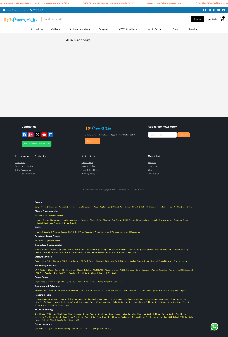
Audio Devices (155, 29)
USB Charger (130, 220)
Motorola (63, 206)
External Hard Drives (44, 261)
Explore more (92, 141)
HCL (142, 206)
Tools (175, 29)
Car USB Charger (106, 328)
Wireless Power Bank (93, 281)
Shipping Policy (88, 166)
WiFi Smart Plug (54, 314)
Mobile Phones (41, 215)
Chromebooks (92, 249)
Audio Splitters (146, 290)
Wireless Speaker (60, 232)
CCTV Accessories (23, 170)
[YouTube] (218, 10)
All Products (37, 29)
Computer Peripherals (137, 249)
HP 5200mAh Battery (178, 249)
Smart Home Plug (70, 317)
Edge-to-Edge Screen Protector (48, 223)
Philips (44, 206)
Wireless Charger (71, 220)
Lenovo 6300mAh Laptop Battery (49, 252)
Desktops (103, 249)
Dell (121, 206)
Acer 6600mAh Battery (126, 252)
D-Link (115, 206)
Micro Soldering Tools (150, 302)
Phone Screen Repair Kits (46, 299)
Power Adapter (143, 220)
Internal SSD (73, 261)
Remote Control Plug (170, 314)
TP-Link (135, 206)
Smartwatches (40, 240)
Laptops (54, 249)
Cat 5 (80, 273)
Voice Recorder (86, 232)
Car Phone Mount (61, 328)
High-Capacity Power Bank (46, 281)
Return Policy (87, 162)
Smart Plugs (40, 314)
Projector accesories (24, 166)
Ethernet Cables (97, 273)
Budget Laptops (67, 249)
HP (147, 206)
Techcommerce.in (96, 190)
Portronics (72, 206)
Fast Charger (56, 220)
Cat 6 (87, 273)
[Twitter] (214, 10)
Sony (37, 206)
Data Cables (20, 162)
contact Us (152, 166)
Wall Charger (104, 220)
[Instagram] (209, 10)
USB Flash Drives (87, 261)
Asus (96, 206)
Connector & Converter (25, 173)
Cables (54, 29)
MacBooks (79, 249)
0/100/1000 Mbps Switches (106, 270)
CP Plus (177, 206)
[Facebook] (204, 10)
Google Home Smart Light (67, 320)
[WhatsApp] (214, 327)
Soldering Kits (77, 299)
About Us (152, 162)
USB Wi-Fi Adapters (44, 273)
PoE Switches (69, 270)
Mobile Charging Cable (162, 220)
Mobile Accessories (78, 29)
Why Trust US (153, 173)
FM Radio (73, 232)
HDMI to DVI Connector (68, 290)
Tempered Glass (181, 220)
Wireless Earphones (120, 232)
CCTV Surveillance (128, 29)
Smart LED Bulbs (171, 317)
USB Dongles (180, 290)
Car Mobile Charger (43, 328)
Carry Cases (69, 223)
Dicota (127, 206)
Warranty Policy (88, 173)
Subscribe (183, 135)
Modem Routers (55, 270)
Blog (150, 170)
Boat (190, 206)
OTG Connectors (130, 290)
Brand (192, 29)
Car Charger (117, 220)
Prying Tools (64, 299)
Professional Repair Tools (96, 299)
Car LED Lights (90, 328)
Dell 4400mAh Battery (157, 249)
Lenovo (153, 206)
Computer (103, 29)
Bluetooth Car (76, 328)
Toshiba (168, 206)
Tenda (161, 206)
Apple (102, 206)
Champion (52, 206)
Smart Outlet (55, 317)
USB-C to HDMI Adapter (90, 290)
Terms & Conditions (90, 170)
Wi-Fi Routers (40, 270)
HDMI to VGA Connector (45, 290)
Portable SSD (60, 261)
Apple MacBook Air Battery (103, 252)
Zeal (81, 206)
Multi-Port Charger (89, 220)
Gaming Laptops (42, 249)
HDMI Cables (112, 273)
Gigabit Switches (84, 270)
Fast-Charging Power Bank (70, 281)
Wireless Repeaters (159, 270)
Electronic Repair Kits (118, 299)
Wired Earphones (102, 232)
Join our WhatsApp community (36, 143)
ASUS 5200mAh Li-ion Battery (77, 252)
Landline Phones (56, 215)
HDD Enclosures (180, 261)
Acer (109, 206)
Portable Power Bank (112, 281)
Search (197, 19)
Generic (88, 206)
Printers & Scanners (117, 249)
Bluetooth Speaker (43, 232)
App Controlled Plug (152, 314)
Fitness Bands (54, 240)
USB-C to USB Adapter (111, 290)
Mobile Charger (42, 220)
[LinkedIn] (223, 10)
